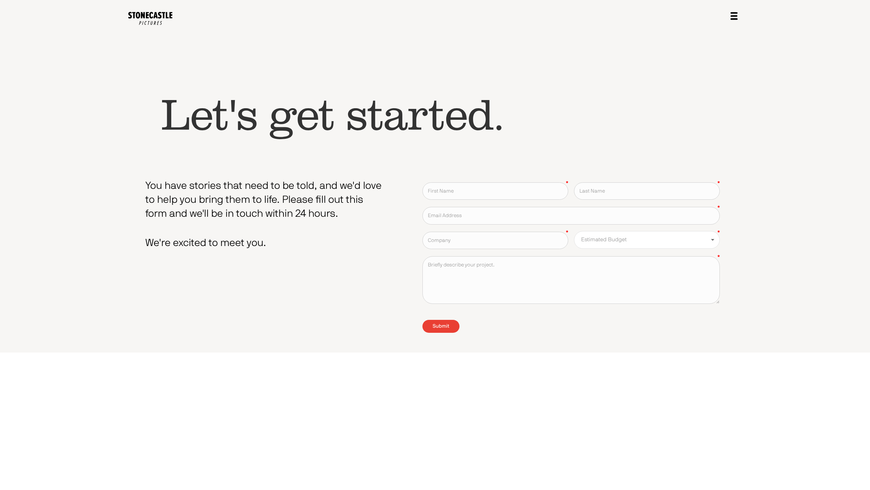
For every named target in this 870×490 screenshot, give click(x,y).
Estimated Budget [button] (604, 239)
